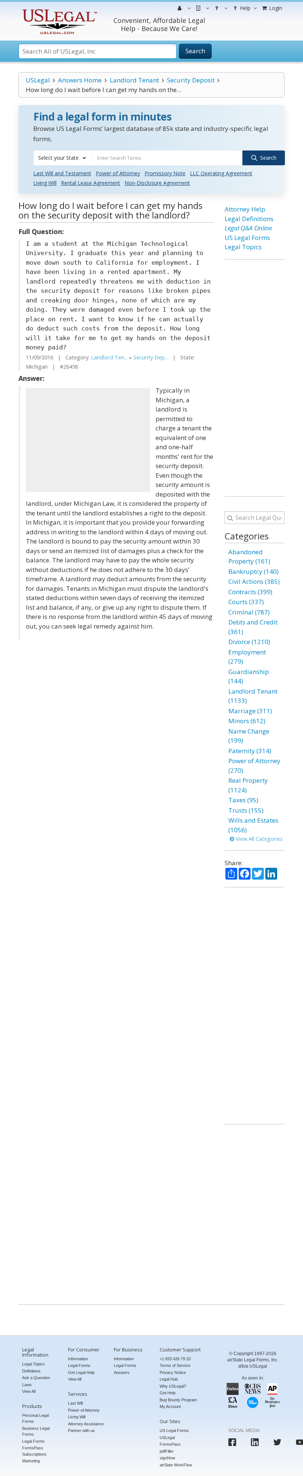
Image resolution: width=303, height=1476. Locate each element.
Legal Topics (243, 247)
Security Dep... (150, 357)
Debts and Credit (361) (253, 627)
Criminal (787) (249, 612)
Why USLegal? (173, 1386)
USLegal (38, 80)
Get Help (168, 1393)
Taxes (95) (243, 800)
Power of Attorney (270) (254, 765)
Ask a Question (36, 1377)
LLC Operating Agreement (221, 173)
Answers (122, 1372)
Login (275, 7)
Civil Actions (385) (254, 581)
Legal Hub (169, 1379)
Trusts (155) (245, 810)
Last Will (75, 1403)
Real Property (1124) (248, 785)
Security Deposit (191, 80)
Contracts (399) (250, 592)
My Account (170, 1406)
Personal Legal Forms (35, 1418)
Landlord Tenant (134, 80)
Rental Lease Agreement (90, 182)
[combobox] (62, 157)
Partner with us (81, 1430)
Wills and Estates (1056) (253, 825)
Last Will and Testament (62, 173)
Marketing (31, 1461)
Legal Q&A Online (248, 228)
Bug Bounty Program (178, 1400)
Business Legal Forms (36, 1431)
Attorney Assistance (86, 1424)
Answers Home (80, 80)
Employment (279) (247, 657)
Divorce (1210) (249, 641)
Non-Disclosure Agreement (157, 182)
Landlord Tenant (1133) (253, 696)
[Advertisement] (88, 440)
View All (28, 1391)
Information (78, 1359)
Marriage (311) (250, 711)
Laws (27, 1384)
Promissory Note (164, 173)
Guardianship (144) (248, 676)
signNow (167, 1458)
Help (244, 7)
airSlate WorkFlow (176, 1465)
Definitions (31, 1371)
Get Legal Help (81, 1372)
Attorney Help (245, 209)
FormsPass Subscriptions (34, 1451)
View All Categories (258, 838)
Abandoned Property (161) (249, 557)
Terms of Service (175, 1365)
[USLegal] (58, 10)
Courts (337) (246, 601)
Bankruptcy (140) (253, 571)
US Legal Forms (247, 237)
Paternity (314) (249, 751)
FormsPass (170, 1444)
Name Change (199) (248, 736)
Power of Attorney (118, 173)
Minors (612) (246, 721)
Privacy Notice (173, 1372)
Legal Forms (33, 1441)
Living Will (45, 182)
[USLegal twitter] (277, 1442)
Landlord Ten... (109, 357)
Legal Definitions (249, 218)
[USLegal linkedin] (255, 1442)
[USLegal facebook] (232, 1442)
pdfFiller (167, 1451)
